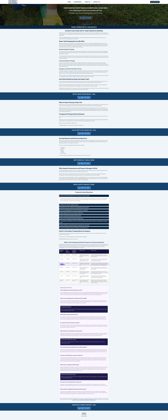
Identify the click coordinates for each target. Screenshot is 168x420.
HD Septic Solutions (85, 415)
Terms (81, 416)
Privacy (83, 416)
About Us (87, 2)
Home (69, 2)
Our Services (77, 2)
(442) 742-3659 (67, 37)
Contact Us (96, 2)
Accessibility (85, 416)
